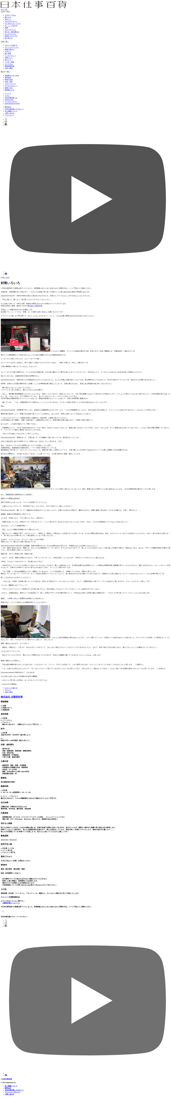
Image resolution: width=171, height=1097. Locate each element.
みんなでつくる (10, 34)
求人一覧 (4, 9)
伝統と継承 (9, 68)
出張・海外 (9, 81)
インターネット (10, 56)
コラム (7, 95)
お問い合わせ (9, 113)
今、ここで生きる (11, 25)
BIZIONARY (9, 100)
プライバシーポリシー (13, 1092)
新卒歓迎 (8, 77)
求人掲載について (11, 111)
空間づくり (9, 58)
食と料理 (8, 53)
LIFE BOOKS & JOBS (12, 103)
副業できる (9, 88)
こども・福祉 (9, 62)
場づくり (8, 60)
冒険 (6, 28)
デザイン (8, 51)
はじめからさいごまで (13, 23)
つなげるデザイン (11, 21)
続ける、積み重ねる (12, 32)
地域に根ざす (9, 49)
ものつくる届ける (11, 45)
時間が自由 (9, 79)
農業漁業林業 (9, 66)
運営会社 (8, 107)
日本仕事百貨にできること (14, 109)
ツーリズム (9, 64)
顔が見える (9, 38)
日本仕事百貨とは (11, 98)
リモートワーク (10, 84)
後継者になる (9, 90)
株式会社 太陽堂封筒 (35, 306)
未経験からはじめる (12, 75)
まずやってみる (10, 15)
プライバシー (9, 115)
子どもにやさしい (11, 86)
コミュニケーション (12, 47)
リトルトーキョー (11, 101)
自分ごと (8, 19)
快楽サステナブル (11, 36)
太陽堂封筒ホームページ (11, 903)
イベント (8, 93)
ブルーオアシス (10, 30)
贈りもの (8, 17)
